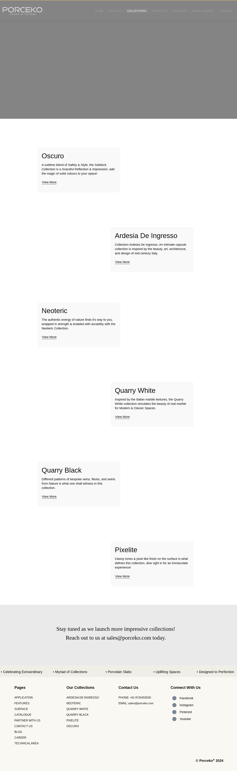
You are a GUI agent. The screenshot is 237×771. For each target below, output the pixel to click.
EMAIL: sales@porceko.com (135, 703)
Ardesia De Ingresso (146, 235)
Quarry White (135, 390)
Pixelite (126, 550)
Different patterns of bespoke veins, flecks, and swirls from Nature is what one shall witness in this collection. (78, 483)
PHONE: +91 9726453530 (134, 697)
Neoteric (54, 311)
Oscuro (53, 156)
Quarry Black (62, 470)
